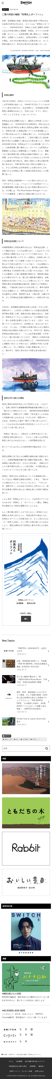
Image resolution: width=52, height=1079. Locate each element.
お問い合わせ (39, 1071)
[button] (19, 952)
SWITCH (5, 9)
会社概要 (19, 1061)
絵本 (17, 739)
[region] (26, 933)
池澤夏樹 (25, 739)
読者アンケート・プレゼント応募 (21, 1071)
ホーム (11, 1061)
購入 (26, 619)
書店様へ (42, 1066)
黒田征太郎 (8, 739)
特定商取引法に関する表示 (18, 1066)
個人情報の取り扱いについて (35, 1061)
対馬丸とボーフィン (39, 739)
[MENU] (2, 3)
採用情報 (33, 1066)
